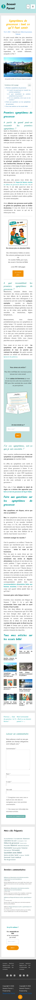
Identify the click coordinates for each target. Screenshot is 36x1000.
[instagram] (7, 976)
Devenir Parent (11, 6)
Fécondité (7, 845)
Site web (9, 790)
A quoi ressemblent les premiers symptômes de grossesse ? (19, 95)
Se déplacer (21, 855)
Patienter (18, 34)
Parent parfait (17, 848)
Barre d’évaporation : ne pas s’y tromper (25, 690)
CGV (13, 965)
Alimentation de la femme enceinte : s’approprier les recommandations (16, 878)
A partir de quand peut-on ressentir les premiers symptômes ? (19, 91)
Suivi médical (16, 857)
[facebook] (11, 976)
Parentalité (8, 848)
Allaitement (26, 838)
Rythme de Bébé (9, 855)
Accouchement (8, 838)
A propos (5, 963)
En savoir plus (18, 273)
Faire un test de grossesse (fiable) (25, 652)
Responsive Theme (9, 993)
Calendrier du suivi (10, 841)
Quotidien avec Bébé (13, 852)
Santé (16, 855)
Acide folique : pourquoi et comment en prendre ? (25, 673)
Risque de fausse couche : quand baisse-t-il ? (20, 906)
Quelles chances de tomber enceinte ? (10, 659)
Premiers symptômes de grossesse (16, 88)
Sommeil (7, 857)
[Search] (27, 5)
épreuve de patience (10, 357)
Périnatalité (16, 850)
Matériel (13, 845)
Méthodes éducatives (23, 845)
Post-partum (7, 850)
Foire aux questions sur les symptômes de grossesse (18, 103)
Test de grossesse (10, 860)
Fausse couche (23, 843)
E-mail (8, 782)
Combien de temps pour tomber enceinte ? (10, 703)
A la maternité (18, 838)
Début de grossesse (26, 32)
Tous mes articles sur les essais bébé (17, 106)
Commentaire (11, 749)
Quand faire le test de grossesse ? (10, 688)
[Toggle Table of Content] (28, 85)
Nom (7, 774)
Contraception (20, 841)
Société (27, 855)
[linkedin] (14, 976)
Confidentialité (6, 967)
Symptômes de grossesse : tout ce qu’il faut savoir (10, 674)
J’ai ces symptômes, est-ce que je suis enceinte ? (19, 99)
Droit (25, 841)
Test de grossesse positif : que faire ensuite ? (25, 703)
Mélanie (6, 877)
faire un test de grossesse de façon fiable (18, 492)
